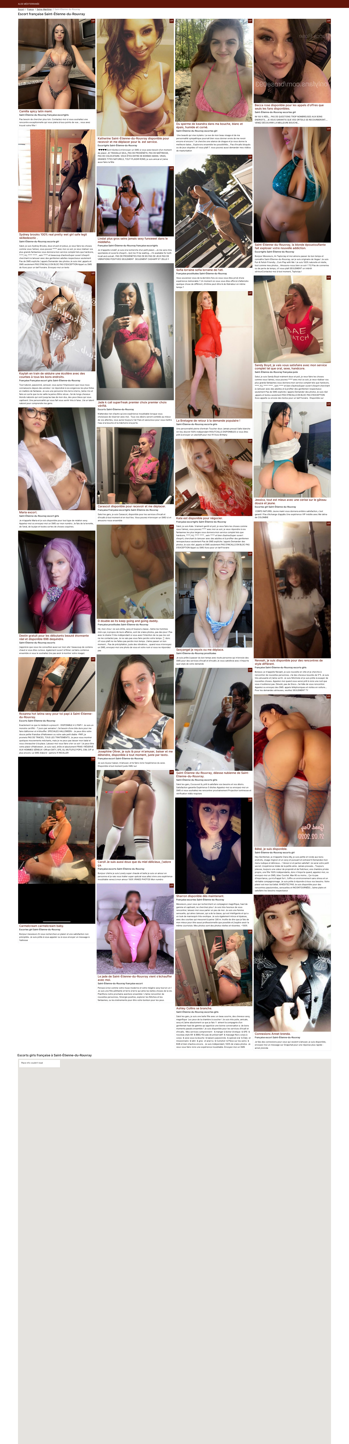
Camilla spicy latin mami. (35, 111)
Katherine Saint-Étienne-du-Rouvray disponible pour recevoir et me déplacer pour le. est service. (133, 140)
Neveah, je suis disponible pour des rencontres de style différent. (289, 662)
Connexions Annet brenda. (273, 1033)
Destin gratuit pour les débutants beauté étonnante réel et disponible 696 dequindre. (54, 637)
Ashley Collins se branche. (194, 1008)
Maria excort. (28, 512)
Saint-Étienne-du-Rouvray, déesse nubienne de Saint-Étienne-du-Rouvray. (212, 774)
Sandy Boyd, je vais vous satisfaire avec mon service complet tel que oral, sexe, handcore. (291, 366)
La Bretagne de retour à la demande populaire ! (208, 420)
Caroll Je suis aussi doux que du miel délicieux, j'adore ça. (134, 863)
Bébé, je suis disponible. (271, 849)
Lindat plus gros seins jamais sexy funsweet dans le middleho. (133, 240)
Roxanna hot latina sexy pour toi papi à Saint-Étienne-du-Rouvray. (56, 715)
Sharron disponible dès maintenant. (200, 896)
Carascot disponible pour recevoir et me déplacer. (132, 506)
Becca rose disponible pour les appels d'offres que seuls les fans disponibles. (289, 106)
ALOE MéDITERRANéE (28, 4)
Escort (21, 9)
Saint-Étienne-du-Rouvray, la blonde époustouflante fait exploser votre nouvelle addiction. (290, 246)
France (30, 9)
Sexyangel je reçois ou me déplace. (200, 649)
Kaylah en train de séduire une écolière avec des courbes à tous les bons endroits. (52, 375)
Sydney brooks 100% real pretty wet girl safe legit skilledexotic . (53, 236)
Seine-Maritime (44, 9)
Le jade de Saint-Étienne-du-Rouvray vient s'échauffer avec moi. (135, 978)
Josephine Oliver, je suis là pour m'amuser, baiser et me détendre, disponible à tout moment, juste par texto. (135, 753)
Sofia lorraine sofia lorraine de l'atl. (199, 270)
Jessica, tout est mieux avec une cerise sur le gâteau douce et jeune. (290, 501)
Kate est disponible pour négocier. (199, 518)
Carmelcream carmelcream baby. (41, 926)
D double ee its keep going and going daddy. (128, 621)
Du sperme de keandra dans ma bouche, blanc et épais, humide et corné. (209, 125)
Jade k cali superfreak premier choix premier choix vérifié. (132, 404)
